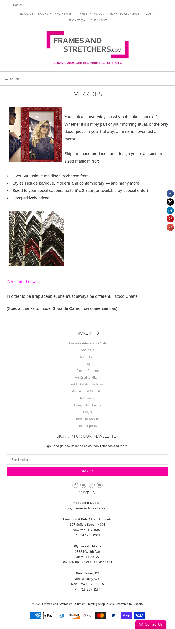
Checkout (99, 20)
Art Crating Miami (87, 377)
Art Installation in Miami (87, 384)
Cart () (78, 20)
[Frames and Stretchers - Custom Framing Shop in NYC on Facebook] (75, 485)
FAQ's (87, 412)
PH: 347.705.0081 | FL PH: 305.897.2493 (110, 13)
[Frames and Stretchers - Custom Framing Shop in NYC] (87, 49)
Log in (150, 13)
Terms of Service (87, 418)
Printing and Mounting (87, 391)
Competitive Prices (87, 405)
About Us (87, 350)
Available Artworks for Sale (87, 343)
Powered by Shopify (130, 604)
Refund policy (87, 426)
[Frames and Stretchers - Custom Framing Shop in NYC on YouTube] (83, 485)
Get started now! (22, 282)
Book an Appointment (56, 13)
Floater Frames (87, 370)
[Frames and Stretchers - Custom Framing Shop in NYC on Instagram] (92, 485)
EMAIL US (26, 13)
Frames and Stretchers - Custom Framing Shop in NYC (78, 604)
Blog (87, 364)
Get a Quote (87, 357)
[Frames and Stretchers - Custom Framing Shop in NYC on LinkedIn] (100, 485)
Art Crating (87, 398)
